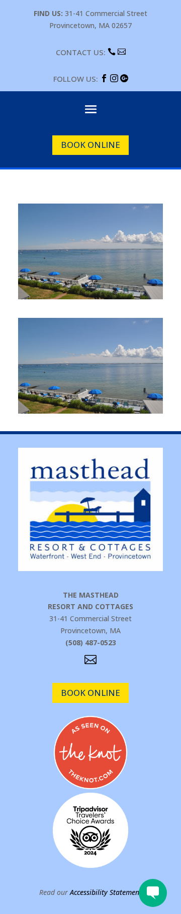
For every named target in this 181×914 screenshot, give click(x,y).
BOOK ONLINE (90, 144)
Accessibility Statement (106, 892)
